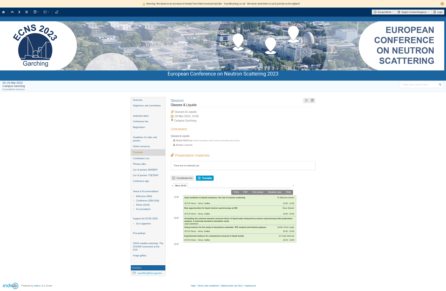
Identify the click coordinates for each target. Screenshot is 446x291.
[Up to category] (12, 12)
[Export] (37, 12)
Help (193, 285)
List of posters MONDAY (145, 169)
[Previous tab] (172, 185)
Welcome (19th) (144, 196)
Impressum (250, 285)
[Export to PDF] (306, 100)
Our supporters (143, 223)
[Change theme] (46, 12)
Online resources (141, 146)
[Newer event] (19, 12)
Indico (37, 285)
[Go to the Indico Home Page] (3, 12)
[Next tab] (293, 185)
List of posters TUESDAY (146, 175)
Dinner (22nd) (142, 204)
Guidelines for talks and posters (145, 139)
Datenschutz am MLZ (232, 285)
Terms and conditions (208, 285)
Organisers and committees (147, 105)
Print (236, 192)
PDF (245, 192)
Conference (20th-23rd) (147, 200)
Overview (137, 100)
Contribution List (141, 158)
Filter (288, 192)
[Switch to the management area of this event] (56, 12)
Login (440, 12)
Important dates (141, 116)
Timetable (138, 152)
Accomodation (143, 209)
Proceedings (139, 233)
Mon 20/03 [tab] (180, 185)
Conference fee (140, 121)
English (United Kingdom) (414, 12)
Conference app (141, 181)
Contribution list (184, 178)
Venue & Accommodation (145, 191)
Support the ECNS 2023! (145, 218)
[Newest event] (26, 12)
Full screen (257, 192)
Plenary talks (139, 164)
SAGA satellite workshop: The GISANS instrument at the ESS (148, 246)
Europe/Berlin (384, 12)
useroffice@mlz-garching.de (152, 273)
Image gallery (140, 255)
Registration (139, 127)
